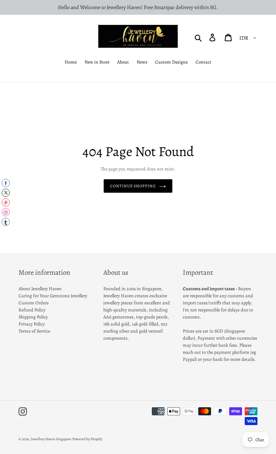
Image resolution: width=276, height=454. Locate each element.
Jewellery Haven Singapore (51, 439)
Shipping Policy (33, 317)
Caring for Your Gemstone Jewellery (53, 296)
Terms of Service (34, 331)
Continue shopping (133, 186)
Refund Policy (32, 310)
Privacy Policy (32, 324)
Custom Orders (34, 303)
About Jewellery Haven (40, 289)
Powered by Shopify (87, 439)
